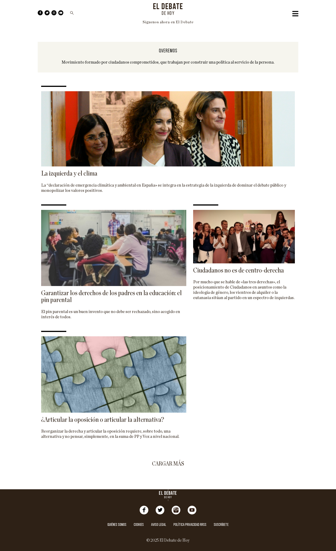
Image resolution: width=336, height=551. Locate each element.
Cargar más (168, 464)
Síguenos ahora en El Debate (168, 22)
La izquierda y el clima (69, 173)
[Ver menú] (295, 14)
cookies (139, 525)
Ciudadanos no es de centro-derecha (238, 270)
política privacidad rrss (189, 525)
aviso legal (158, 525)
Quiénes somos (116, 525)
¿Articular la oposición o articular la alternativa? (102, 419)
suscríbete (221, 525)
